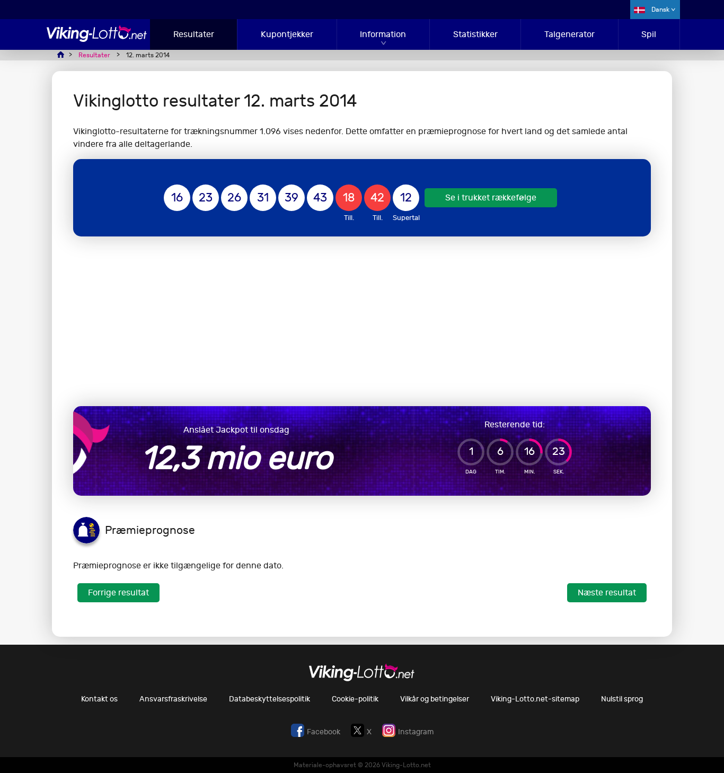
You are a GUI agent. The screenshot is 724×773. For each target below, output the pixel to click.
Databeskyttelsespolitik (269, 699)
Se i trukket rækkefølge (490, 197)
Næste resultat (607, 592)
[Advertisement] (362, 321)
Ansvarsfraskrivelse (173, 699)
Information (383, 34)
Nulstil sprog (622, 699)
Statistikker (475, 34)
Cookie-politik (355, 699)
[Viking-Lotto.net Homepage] (97, 39)
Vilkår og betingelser (434, 699)
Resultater (193, 34)
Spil (648, 34)
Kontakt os (99, 699)
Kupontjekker (287, 34)
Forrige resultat (118, 592)
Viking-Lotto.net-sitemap (535, 699)
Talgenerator (569, 34)
